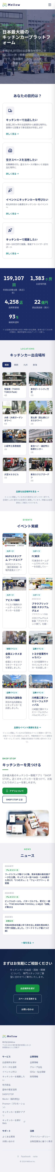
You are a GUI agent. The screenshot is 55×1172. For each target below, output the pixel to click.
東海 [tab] (35, 364)
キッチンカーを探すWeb (13, 1122)
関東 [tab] (7, 364)
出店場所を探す (27, 988)
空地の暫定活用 (9, 1089)
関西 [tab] (16, 364)
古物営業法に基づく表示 (41, 1141)
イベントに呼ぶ (9, 1071)
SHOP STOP (8, 1094)
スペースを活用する (27, 998)
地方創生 (6, 1084)
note (35, 1156)
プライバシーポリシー (40, 1136)
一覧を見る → (27, 942)
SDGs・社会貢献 (37, 1071)
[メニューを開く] (50, 5)
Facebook (26, 1156)
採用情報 (34, 1076)
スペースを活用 (9, 1067)
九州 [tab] (25, 364)
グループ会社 (36, 1067)
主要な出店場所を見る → (27, 491)
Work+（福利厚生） (11, 1098)
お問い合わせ (27, 1009)
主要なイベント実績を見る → (27, 727)
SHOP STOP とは (14, 799)
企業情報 (34, 1062)
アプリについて (16, 790)
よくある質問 (8, 1136)
